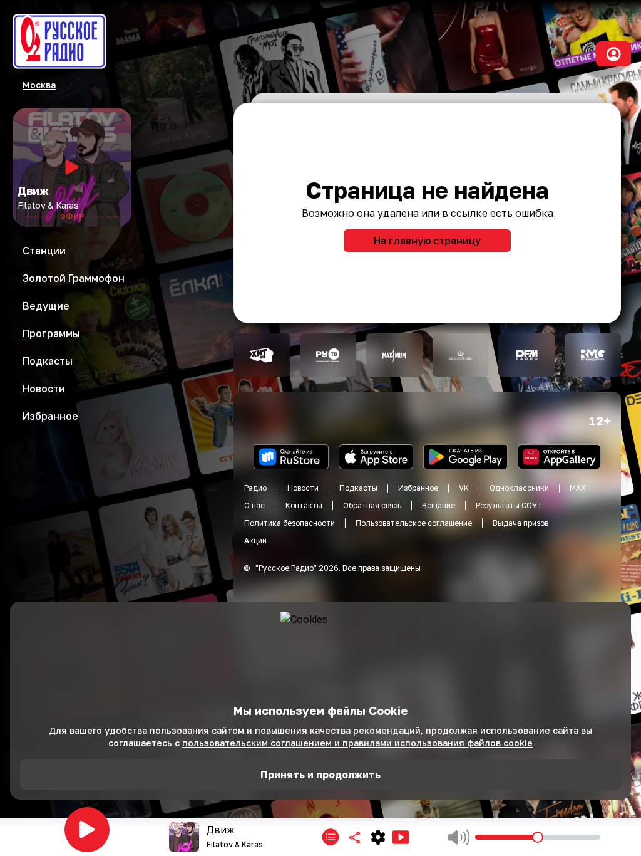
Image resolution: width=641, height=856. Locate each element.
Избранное (418, 488)
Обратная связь (372, 505)
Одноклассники (519, 488)
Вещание (438, 505)
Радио (255, 488)
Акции (255, 540)
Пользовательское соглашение (414, 523)
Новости (303, 488)
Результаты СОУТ (509, 505)
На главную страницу (427, 240)
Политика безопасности (289, 523)
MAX (578, 488)
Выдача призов (520, 523)
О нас (254, 505)
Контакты (303, 505)
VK (464, 488)
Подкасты (358, 488)
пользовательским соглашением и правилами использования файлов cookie (357, 743)
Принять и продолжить (320, 774)
